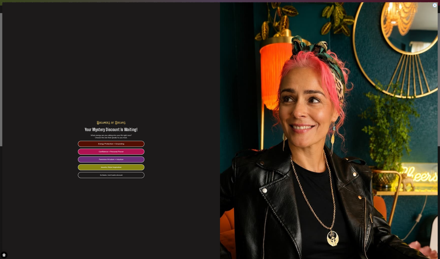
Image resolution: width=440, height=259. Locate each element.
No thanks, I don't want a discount (111, 175)
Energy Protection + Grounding (111, 144)
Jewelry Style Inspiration (111, 167)
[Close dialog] (435, 5)
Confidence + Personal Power (111, 151)
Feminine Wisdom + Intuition (111, 159)
